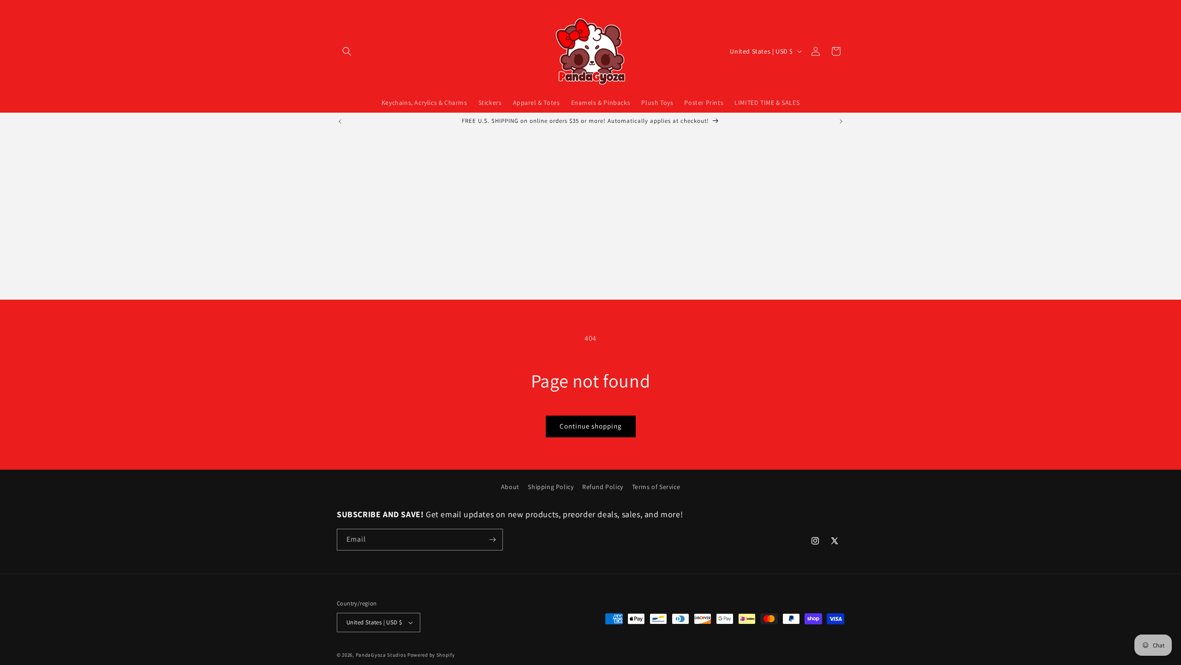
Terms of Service (656, 487)
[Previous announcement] (340, 121)
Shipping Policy (550, 487)
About (510, 487)
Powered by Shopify (431, 655)
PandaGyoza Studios (381, 655)
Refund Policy (602, 487)
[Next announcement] (841, 121)
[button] (347, 51)
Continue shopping (591, 426)
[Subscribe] (492, 539)
